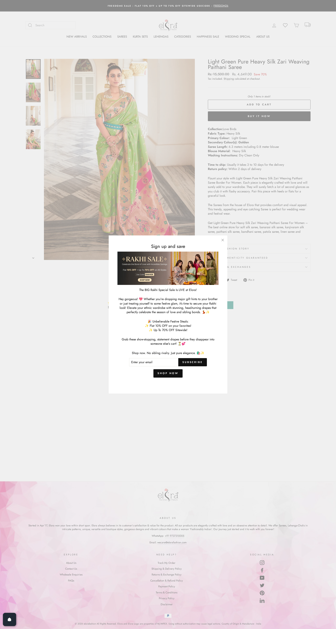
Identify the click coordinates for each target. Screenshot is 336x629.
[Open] (9, 619)
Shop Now (168, 373)
